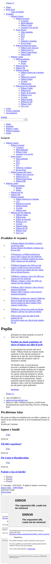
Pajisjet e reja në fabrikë (13, 471)
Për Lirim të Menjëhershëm (15, 457)
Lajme (8, 108)
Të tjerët (24, 81)
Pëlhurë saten (26, 84)
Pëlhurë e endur (17, 57)
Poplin (23, 63)
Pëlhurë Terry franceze (29, 48)
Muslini (24, 61)
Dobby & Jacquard (28, 93)
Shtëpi (8, 7)
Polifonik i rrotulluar (29, 41)
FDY (23, 36)
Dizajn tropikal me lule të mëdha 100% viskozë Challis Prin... (26, 304)
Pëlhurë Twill (26, 104)
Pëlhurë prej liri (22, 66)
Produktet (9, 14)
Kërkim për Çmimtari (9, 424)
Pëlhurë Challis (27, 88)
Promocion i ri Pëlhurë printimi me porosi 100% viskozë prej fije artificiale (27, 260)
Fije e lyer (25, 106)
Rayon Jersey (26, 43)
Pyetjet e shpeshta (13, 111)
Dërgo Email (6, 492)
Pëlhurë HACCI (27, 50)
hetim (13, 389)
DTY (23, 34)
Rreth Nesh (10, 9)
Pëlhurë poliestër (22, 70)
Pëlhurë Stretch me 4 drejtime (32, 72)
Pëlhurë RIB (26, 54)
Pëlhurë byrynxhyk (28, 77)
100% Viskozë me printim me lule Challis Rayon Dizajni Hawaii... (27, 271)
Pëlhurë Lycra (26, 95)
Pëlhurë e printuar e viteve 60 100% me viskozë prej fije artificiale (26, 282)
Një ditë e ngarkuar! (11, 444)
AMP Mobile (18, 488)
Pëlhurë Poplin (26, 99)
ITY (22, 39)
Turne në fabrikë (17, 12)
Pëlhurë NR (20, 68)
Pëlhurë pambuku (23, 59)
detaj (17, 389)
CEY (23, 75)
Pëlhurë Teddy (26, 25)
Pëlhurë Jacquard (22, 18)
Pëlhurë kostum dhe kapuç (26, 45)
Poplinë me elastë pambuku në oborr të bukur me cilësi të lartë (27, 343)
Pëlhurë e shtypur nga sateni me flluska (26, 311)
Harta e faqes (6, 488)
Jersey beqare (21, 30)
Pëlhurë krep (26, 90)
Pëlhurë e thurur (17, 16)
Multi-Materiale (27, 23)
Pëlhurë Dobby (27, 79)
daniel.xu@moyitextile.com (16, 400)
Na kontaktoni (11, 113)
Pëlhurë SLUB (26, 102)
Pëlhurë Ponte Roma (29, 52)
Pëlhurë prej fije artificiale (26, 86)
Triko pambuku (27, 32)
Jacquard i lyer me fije (29, 27)
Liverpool (24, 21)
